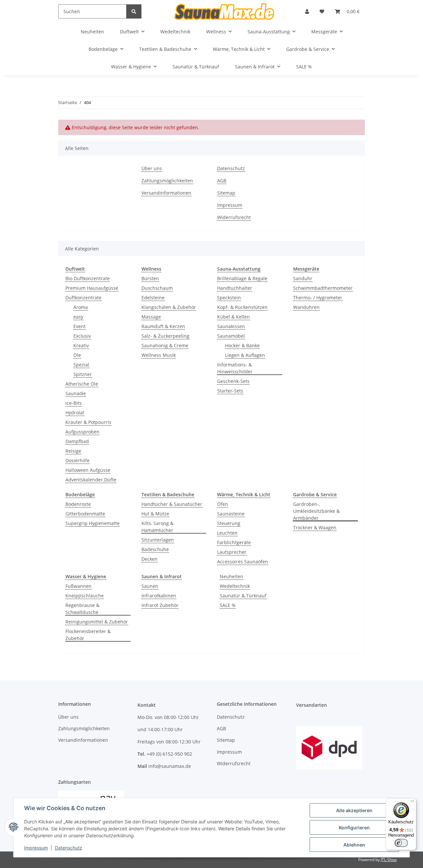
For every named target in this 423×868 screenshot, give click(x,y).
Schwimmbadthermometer (323, 288)
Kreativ (81, 345)
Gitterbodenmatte (85, 513)
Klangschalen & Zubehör (168, 307)
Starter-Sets (230, 391)
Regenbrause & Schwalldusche (82, 608)
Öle (77, 355)
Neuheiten (231, 576)
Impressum (36, 847)
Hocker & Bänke (242, 345)
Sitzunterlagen (157, 540)
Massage (151, 317)
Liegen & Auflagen (245, 355)
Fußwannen (78, 586)
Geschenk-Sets (233, 381)
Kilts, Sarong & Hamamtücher (157, 526)
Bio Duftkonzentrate (87, 278)
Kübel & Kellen (233, 317)
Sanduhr (302, 278)
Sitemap (226, 193)
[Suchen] (133, 11)
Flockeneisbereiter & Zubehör (88, 634)
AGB (221, 180)
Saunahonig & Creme (164, 345)
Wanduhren (306, 307)
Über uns (151, 168)
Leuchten (227, 533)
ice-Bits (73, 403)
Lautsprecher (232, 552)
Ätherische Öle (81, 384)
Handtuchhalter (234, 288)
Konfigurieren (354, 827)
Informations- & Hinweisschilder (234, 368)
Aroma (80, 307)
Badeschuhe (155, 549)
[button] (307, 11)
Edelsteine (153, 297)
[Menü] (412, 803)
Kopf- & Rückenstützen (242, 307)
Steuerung (228, 523)
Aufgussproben (82, 432)
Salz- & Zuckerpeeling (165, 336)
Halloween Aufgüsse (87, 470)
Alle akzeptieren (354, 810)
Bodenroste (78, 504)
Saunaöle (75, 393)
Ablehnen (354, 845)
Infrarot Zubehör (159, 605)
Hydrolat (74, 412)
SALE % (228, 605)
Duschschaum (157, 288)
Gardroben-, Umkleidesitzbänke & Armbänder (316, 511)
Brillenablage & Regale (242, 278)
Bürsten (150, 278)
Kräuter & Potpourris (88, 422)
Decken (149, 559)
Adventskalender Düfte (90, 479)
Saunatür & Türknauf (243, 595)
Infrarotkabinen (158, 595)
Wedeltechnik (235, 586)
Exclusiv (82, 336)
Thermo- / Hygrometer (317, 297)
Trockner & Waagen (314, 527)
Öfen (222, 504)
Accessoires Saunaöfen (242, 561)
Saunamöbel (231, 336)
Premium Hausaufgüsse (91, 288)
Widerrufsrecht (234, 217)
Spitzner (82, 374)
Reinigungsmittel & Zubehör (96, 622)
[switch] (401, 843)
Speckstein (229, 297)
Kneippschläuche (84, 595)
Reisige (73, 451)
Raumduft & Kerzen (163, 326)
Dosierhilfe (77, 460)
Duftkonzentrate (83, 297)
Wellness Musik (158, 355)
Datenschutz (68, 847)
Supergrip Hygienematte (92, 523)
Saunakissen (231, 326)
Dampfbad (77, 441)
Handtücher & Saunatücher (171, 504)
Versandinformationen (166, 193)
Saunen (149, 586)
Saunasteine (231, 513)
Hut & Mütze (155, 513)
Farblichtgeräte (234, 542)
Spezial (81, 364)
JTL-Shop (389, 859)
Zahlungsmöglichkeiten (167, 180)
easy (78, 317)
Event (79, 326)
